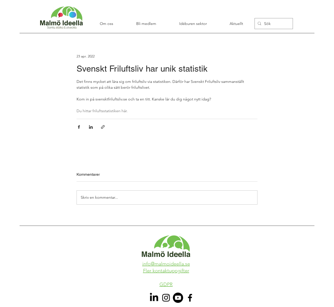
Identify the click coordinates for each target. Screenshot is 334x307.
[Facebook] (190, 298)
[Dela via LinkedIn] (91, 127)
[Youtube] (178, 298)
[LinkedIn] (154, 298)
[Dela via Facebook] (79, 127)
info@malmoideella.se (166, 264)
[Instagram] (166, 298)
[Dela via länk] (102, 127)
